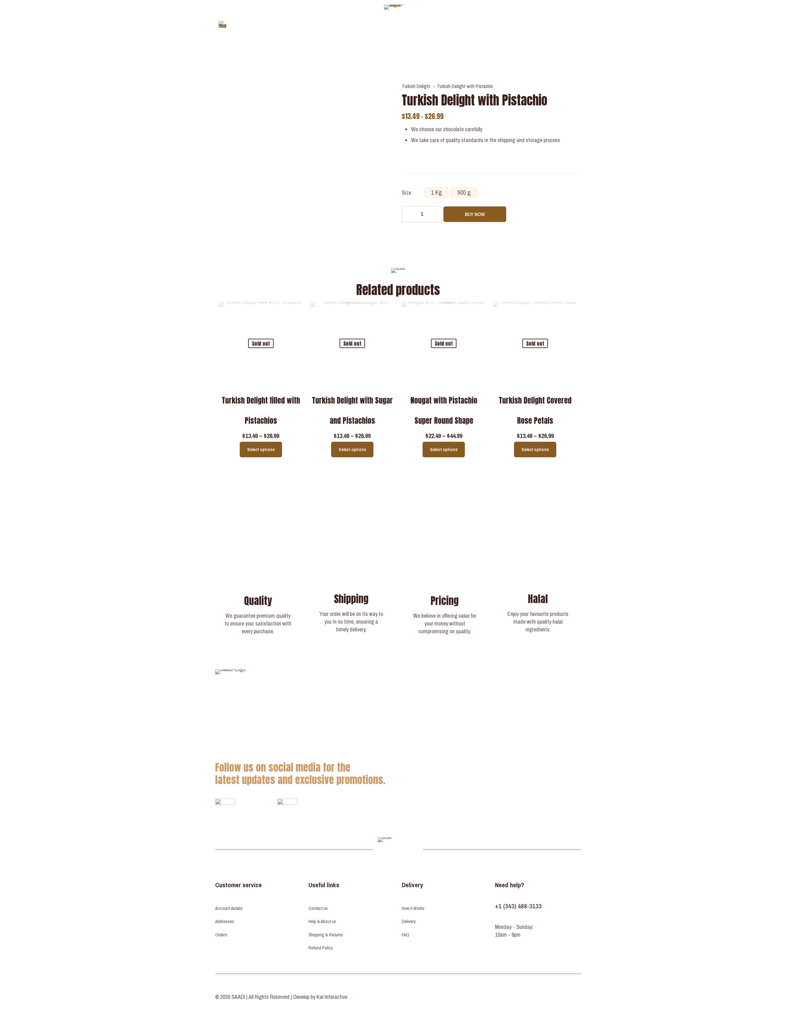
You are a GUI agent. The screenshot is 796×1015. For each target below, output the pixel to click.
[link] (225, 809)
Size (406, 192)
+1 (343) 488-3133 (518, 906)
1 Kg (436, 192)
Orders (221, 934)
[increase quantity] (435, 214)
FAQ (405, 934)
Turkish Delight (416, 86)
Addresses (224, 921)
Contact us (318, 908)
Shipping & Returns (325, 934)
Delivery (409, 921)
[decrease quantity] (408, 214)
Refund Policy (320, 947)
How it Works (413, 908)
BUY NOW (475, 214)
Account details (229, 908)
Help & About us (322, 921)
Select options (261, 449)
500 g (463, 192)
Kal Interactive (332, 997)
